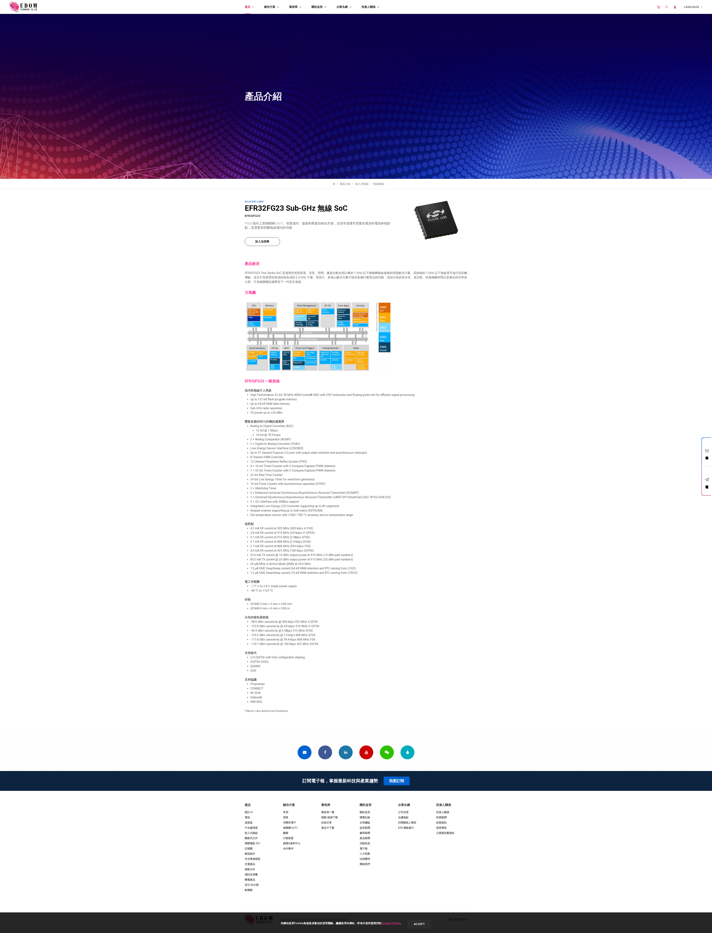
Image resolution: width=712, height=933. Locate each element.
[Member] (407, 752)
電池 (247, 817)
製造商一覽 (327, 812)
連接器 (249, 822)
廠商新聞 (365, 832)
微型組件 (250, 853)
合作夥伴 (288, 848)
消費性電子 (289, 822)
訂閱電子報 (707, 483)
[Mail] (305, 752)
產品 (247, 7)
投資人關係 (368, 7)
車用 (285, 812)
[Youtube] (366, 752)
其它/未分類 (252, 884)
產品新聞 (365, 838)
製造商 (293, 7)
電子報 (363, 848)
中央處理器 (251, 827)
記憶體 (249, 848)
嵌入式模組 (362, 184)
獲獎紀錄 (365, 817)
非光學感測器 (252, 858)
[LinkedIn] (346, 752)
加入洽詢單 (262, 241)
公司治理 (403, 812)
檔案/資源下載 (329, 817)
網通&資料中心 (292, 843)
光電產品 (250, 864)
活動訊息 (365, 843)
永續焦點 (403, 817)
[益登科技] (23, 7)
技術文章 (326, 822)
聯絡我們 (707, 454)
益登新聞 (365, 827)
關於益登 (317, 7)
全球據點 (365, 822)
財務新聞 (441, 817)
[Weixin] (387, 752)
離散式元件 (251, 838)
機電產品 (250, 879)
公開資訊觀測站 (445, 832)
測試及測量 (251, 874)
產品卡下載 (327, 827)
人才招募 (365, 853)
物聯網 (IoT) (290, 827)
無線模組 (378, 184)
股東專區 (441, 827)
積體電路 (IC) (252, 843)
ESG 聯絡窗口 (406, 827)
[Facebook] (325, 752)
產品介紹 (345, 184)
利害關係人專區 (407, 822)
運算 (285, 817)
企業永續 (342, 7)
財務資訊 (441, 822)
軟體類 (249, 890)
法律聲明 (365, 858)
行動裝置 (288, 838)
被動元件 (250, 869)
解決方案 (269, 7)
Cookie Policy (391, 923)
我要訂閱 (396, 781)
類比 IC (249, 812)
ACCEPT (419, 924)
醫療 (285, 832)
